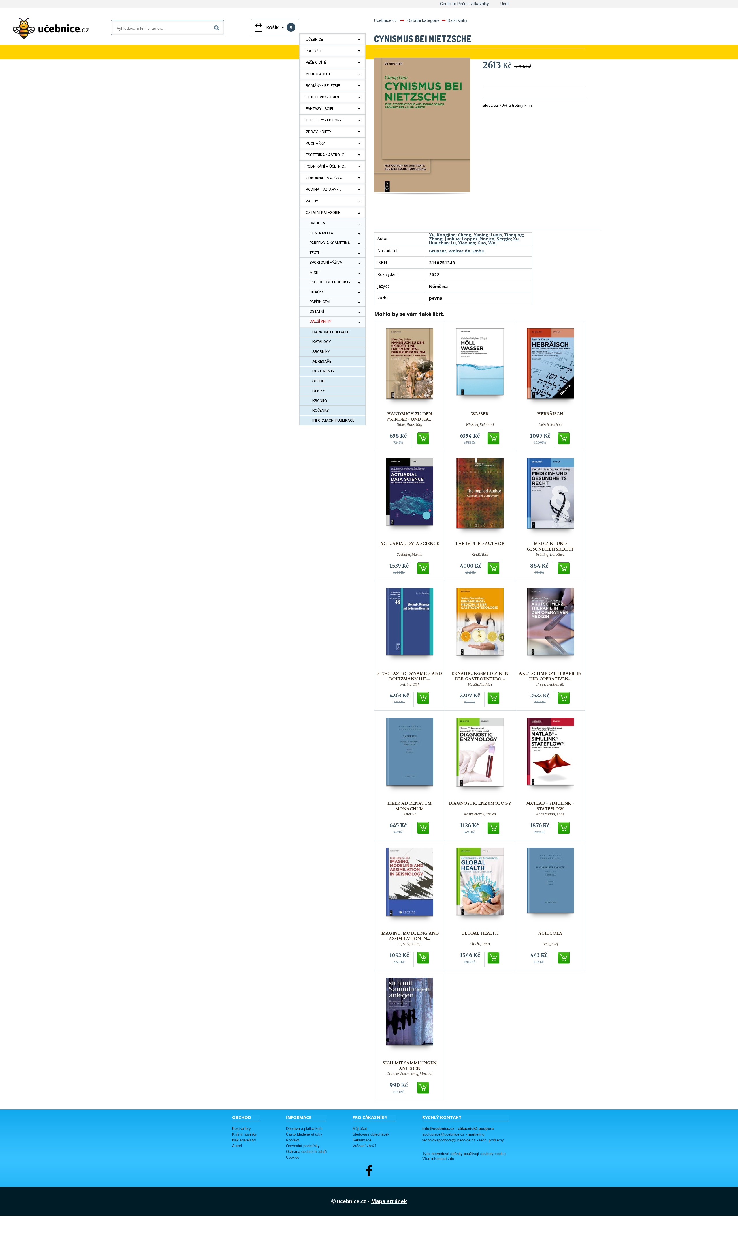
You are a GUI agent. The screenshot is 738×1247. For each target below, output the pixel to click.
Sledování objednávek (371, 1134)
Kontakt (292, 1140)
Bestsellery (241, 1128)
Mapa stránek (389, 1201)
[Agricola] (550, 888)
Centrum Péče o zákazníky (464, 3)
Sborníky (321, 351)
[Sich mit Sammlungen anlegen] (409, 1017)
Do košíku (423, 438)
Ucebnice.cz (385, 20)
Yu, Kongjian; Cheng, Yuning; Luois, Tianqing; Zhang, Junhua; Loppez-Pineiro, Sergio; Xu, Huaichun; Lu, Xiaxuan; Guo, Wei (476, 239)
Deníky (318, 391)
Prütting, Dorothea (550, 555)
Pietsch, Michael (550, 425)
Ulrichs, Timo (480, 944)
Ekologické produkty (330, 282)
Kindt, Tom (480, 555)
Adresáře (321, 361)
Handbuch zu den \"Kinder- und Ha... (409, 416)
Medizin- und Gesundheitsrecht (550, 546)
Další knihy (320, 321)
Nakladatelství (244, 1140)
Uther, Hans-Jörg (409, 425)
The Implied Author (480, 543)
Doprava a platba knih (304, 1128)
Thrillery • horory (324, 120)
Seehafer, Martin (409, 555)
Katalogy (321, 342)
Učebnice (314, 39)
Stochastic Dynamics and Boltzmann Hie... (409, 676)
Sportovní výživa (326, 262)
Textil (315, 252)
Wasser (480, 414)
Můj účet (360, 1128)
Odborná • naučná (324, 178)
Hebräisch (550, 414)
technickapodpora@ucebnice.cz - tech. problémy (463, 1140)
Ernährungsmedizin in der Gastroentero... (479, 676)
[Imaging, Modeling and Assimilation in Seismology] (409, 888)
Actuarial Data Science (409, 543)
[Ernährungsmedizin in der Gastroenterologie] (480, 628)
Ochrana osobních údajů (306, 1151)
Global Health (480, 933)
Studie (318, 381)
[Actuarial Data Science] (409, 498)
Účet (504, 3)
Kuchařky (315, 143)
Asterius (409, 814)
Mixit (314, 272)
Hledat (217, 26)
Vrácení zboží (364, 1146)
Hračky (317, 292)
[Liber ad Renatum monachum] (409, 758)
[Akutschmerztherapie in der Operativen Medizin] (550, 628)
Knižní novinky (244, 1134)
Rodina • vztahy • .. (323, 189)
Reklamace (362, 1140)
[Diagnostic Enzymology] (480, 758)
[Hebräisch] (550, 368)
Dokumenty (323, 371)
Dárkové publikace (330, 332)
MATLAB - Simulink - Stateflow (550, 806)
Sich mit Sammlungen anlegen (409, 1065)
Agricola (550, 933)
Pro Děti (313, 51)
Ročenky (320, 410)
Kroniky (319, 400)
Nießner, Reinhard (480, 425)
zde (451, 1159)
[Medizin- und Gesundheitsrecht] (550, 498)
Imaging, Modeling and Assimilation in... (409, 935)
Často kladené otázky (304, 1134)
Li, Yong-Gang (409, 944)
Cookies (293, 1157)
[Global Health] (480, 888)
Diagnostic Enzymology (480, 803)
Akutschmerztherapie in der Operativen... (550, 676)
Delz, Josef (550, 944)
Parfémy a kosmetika (330, 243)
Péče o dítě (316, 62)
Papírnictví (320, 301)
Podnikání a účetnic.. (326, 166)
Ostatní (317, 311)
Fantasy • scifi (319, 108)
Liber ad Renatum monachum (409, 806)
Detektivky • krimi (322, 97)
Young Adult (318, 74)
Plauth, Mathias (480, 684)
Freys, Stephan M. (550, 684)
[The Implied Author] (480, 498)
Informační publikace (333, 420)
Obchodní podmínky (303, 1146)
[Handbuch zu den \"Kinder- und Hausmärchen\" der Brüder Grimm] (409, 368)
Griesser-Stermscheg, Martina (409, 1074)
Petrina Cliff (409, 684)
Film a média (321, 233)
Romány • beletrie (323, 85)
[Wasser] (480, 368)
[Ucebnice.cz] (51, 28)
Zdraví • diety (318, 132)
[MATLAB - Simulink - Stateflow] (550, 758)
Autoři (237, 1146)
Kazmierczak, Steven (480, 814)
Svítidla (317, 223)
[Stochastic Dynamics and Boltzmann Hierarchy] (409, 628)
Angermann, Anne (550, 814)
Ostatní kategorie (323, 212)
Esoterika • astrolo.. (326, 155)
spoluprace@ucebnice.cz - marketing (453, 1134)
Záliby (312, 201)
